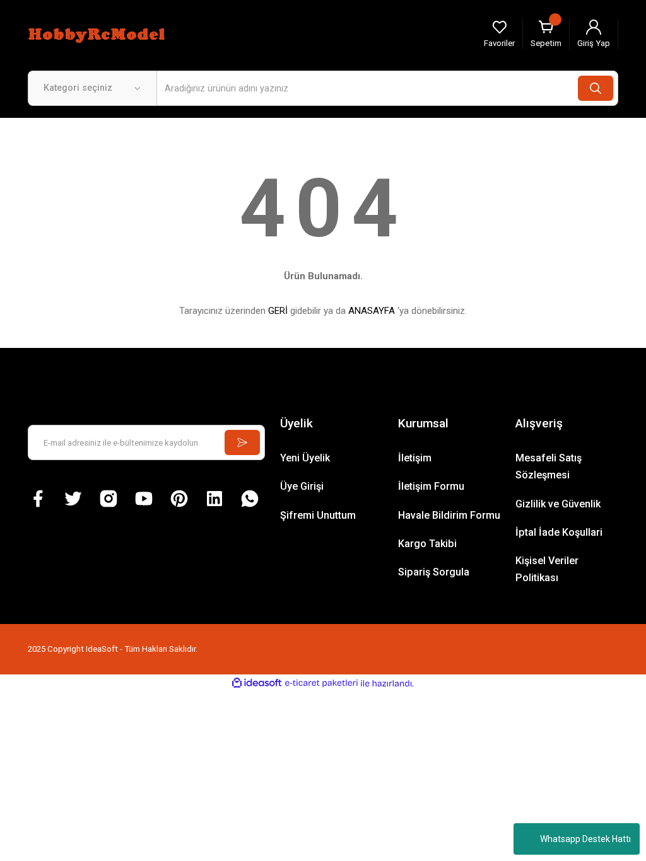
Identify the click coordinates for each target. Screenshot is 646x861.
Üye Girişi (302, 486)
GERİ (278, 310)
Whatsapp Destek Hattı (585, 839)
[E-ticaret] (321, 683)
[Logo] (98, 33)
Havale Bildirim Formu (449, 515)
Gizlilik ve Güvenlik (558, 504)
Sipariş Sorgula (433, 572)
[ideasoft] (257, 683)
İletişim (415, 458)
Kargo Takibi (427, 544)
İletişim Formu (431, 486)
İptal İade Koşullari (558, 532)
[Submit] (242, 442)
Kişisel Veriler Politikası (546, 569)
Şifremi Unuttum (318, 515)
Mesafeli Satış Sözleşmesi (548, 466)
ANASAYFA (371, 310)
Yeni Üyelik (305, 458)
